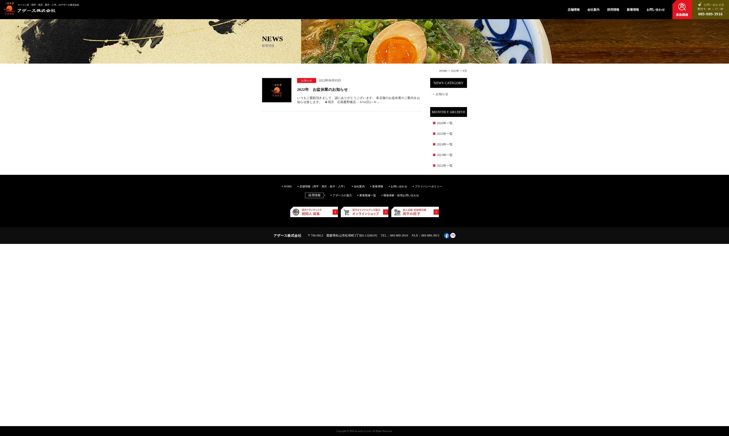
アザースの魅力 (342, 195)
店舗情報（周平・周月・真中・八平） (323, 186)
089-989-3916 (710, 14)
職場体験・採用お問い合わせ (401, 195)
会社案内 (593, 9)
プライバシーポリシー (428, 186)
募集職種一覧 (367, 195)
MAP (372, 235)
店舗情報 (574, 9)
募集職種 (682, 14)
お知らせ (442, 94)
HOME (288, 186)
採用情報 (613, 9)
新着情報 (633, 9)
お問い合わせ (656, 9)
